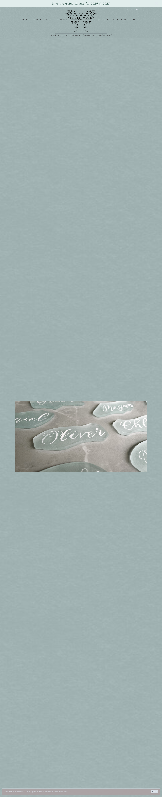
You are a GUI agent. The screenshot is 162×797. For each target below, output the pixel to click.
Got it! (154, 792)
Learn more (63, 792)
